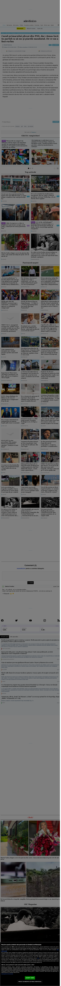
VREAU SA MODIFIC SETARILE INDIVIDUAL (30, 981)
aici (38, 958)
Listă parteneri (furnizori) (7, 973)
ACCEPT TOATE (30, 977)
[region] (30, 964)
